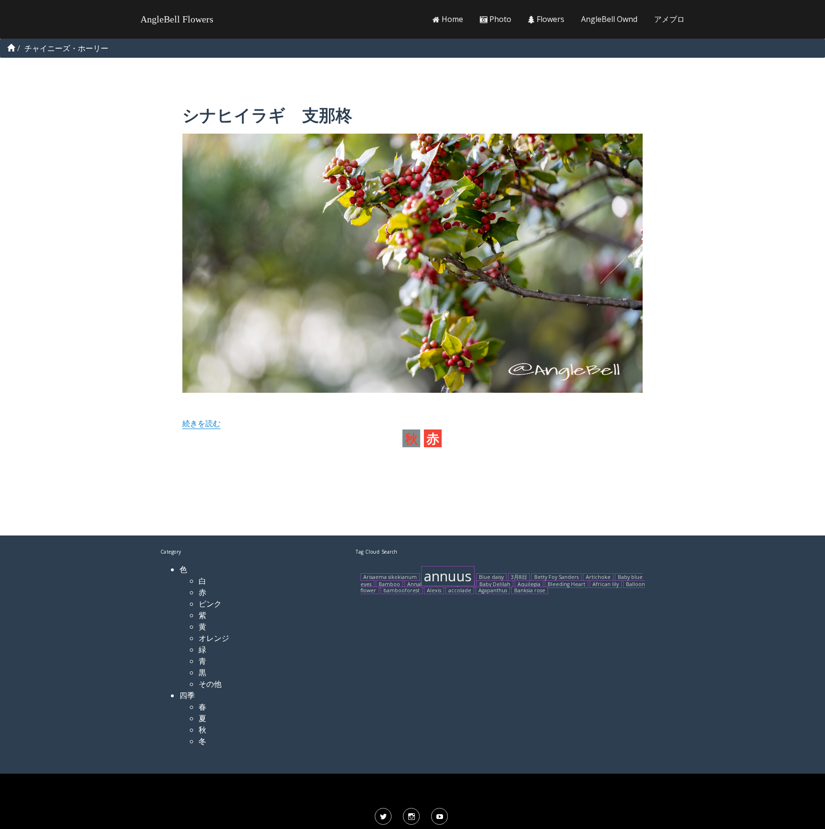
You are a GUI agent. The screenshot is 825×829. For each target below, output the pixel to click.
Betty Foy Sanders (556, 577)
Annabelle (420, 584)
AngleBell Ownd (609, 19)
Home (451, 19)
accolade (459, 590)
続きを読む (201, 423)
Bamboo (389, 584)
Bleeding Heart (566, 584)
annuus (448, 576)
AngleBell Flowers (176, 19)
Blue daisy (491, 577)
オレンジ (214, 638)
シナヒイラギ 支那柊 (267, 115)
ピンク (210, 603)
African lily (605, 584)
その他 (210, 684)
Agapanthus (492, 590)
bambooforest (401, 590)
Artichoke (598, 577)
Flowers (549, 19)
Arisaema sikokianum (390, 577)
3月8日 (519, 577)
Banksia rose (529, 590)
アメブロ (669, 19)
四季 (187, 695)
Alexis (434, 590)
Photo (499, 19)
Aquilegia (529, 584)
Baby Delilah (494, 584)
